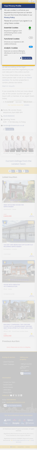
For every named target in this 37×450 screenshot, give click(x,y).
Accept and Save (27, 58)
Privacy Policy (9, 17)
